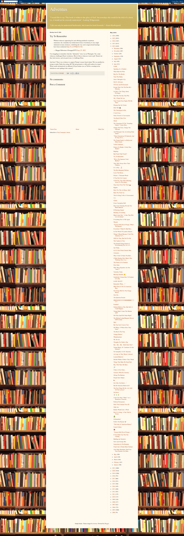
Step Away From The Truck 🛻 (122, 185)
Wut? (115, 322)
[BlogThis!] (73, 73)
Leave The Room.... (119, 173)
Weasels (116, 222)
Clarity (115, 200)
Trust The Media (118, 77)
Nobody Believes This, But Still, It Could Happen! (123, 308)
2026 (113, 36)
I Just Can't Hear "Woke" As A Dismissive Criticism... (122, 398)
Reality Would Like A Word (121, 410)
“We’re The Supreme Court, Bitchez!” (121, 160)
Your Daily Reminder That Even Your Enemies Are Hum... (122, 450)
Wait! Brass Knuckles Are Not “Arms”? (122, 268)
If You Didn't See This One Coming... (121, 435)
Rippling (116, 151)
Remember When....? (119, 284)
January (116, 465)
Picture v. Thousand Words (121, 175)
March (116, 459)
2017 (113, 478)
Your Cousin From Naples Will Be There (123, 101)
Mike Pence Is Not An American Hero (122, 287)
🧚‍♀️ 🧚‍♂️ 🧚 (116, 395)
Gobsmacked (117, 419)
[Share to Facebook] (76, 73)
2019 (113, 473)
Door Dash (116, 265)
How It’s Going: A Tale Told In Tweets (122, 413)
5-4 (114, 198)
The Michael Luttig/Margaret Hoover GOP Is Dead (124, 319)
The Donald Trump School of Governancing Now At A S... (122, 244)
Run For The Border (119, 74)
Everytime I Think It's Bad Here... (123, 229)
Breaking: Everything (119, 212)
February (116, 462)
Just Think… (117, 248)
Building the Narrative (120, 439)
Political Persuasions (119, 402)
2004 (113, 512)
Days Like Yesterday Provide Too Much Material (123, 206)
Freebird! (116, 304)
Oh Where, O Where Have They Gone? (122, 328)
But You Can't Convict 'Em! (121, 325)
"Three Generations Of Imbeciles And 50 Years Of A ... (124, 137)
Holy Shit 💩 (117, 108)
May (115, 454)
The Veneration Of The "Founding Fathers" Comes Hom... (123, 124)
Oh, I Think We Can (119, 98)
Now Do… (117, 295)
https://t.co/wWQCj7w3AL (75, 47)
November (117, 51)
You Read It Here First (120, 118)
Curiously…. (117, 253)
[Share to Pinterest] (78, 73)
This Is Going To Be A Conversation (123, 195)
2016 (113, 481)
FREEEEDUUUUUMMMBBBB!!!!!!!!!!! (124, 301)
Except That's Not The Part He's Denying (122, 88)
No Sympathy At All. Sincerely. (122, 351)
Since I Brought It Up (119, 79)
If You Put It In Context (120, 178)
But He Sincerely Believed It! (122, 385)
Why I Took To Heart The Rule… (123, 256)
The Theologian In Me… (120, 110)
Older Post (101, 129)
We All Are (117, 339)
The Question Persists (119, 297)
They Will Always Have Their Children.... (122, 164)
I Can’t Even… (118, 113)
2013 (113, 489)
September (117, 56)
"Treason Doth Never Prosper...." (123, 432)
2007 (113, 504)
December (117, 48)
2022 (113, 46)
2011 (113, 494)
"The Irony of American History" (123, 424)
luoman (95, 523)
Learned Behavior (118, 357)
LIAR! (115, 66)
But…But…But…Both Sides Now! (123, 345)
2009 (113, 499)
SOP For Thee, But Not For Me (122, 238)
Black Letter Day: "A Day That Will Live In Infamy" (123, 216)
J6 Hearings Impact (119, 210)
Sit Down (116, 392)
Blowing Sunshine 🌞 (119, 274)
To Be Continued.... (119, 144)
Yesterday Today (118, 272)
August (116, 59)
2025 (113, 38)
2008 (113, 502)
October (116, 54)
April (115, 457)
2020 (113, 471)
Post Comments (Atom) (63, 132)
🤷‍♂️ (114, 416)
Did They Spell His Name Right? (123, 315)
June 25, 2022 (81, 50)
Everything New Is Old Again (122, 219)
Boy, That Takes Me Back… (121, 365)
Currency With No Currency (121, 372)
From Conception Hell (120, 203)
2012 (113, 491)
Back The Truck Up (119, 193)
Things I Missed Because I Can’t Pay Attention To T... (123, 235)
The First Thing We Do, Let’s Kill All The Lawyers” (123, 389)
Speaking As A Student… (121, 69)
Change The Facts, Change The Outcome (122, 128)
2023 (113, 43)
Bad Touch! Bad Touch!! (120, 154)
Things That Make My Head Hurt (123, 362)
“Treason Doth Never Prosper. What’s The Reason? (124, 225)
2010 (113, 497)
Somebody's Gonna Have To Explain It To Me (124, 278)
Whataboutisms (118, 337)
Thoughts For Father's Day (121, 342)
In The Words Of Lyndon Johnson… (123, 231)
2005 (113, 510)
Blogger (107, 523)
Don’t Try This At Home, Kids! (122, 190)
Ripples (116, 187)
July (115, 61)
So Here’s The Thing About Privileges (121, 92)
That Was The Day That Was (121, 96)
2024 (113, 41)
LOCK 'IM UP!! (118, 281)
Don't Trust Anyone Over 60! (121, 404)
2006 (113, 507)
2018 (113, 476)
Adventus (58, 9)
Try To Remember (119, 156)
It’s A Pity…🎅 (118, 167)
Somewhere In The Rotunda (121, 444)
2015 (113, 484)
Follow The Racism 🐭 (120, 422)
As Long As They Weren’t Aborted (123, 354)
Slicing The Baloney (119, 375)
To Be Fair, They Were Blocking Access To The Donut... (122, 181)
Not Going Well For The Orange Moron (122, 291)
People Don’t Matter (119, 378)
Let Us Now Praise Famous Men (122, 250)
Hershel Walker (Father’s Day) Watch (124, 359)
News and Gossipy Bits (120, 442)
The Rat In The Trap (119, 332)
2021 (113, 468)
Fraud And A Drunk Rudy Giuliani (123, 447)
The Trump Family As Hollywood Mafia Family (123, 141)
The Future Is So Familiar (121, 262)
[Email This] (71, 73)
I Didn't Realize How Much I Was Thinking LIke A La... (123, 259)
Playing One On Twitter (120, 105)
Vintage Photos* (118, 334)
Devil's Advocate (118, 82)
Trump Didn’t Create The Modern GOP (123, 312)
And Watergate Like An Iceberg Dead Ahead (124, 132)
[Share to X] (75, 73)
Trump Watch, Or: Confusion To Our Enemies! (124, 348)
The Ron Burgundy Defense (121, 170)
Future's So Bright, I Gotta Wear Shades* (122, 148)
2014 (113, 486)
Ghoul (115, 121)
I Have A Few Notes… (120, 370)
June (115, 64)
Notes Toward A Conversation (122, 115)
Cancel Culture (118, 427)
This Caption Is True (119, 241)
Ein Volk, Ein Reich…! (120, 383)
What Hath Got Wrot (119, 71)
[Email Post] (67, 73)
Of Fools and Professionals (121, 85)
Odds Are (116, 407)
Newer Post (53, 129)
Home (77, 129)
